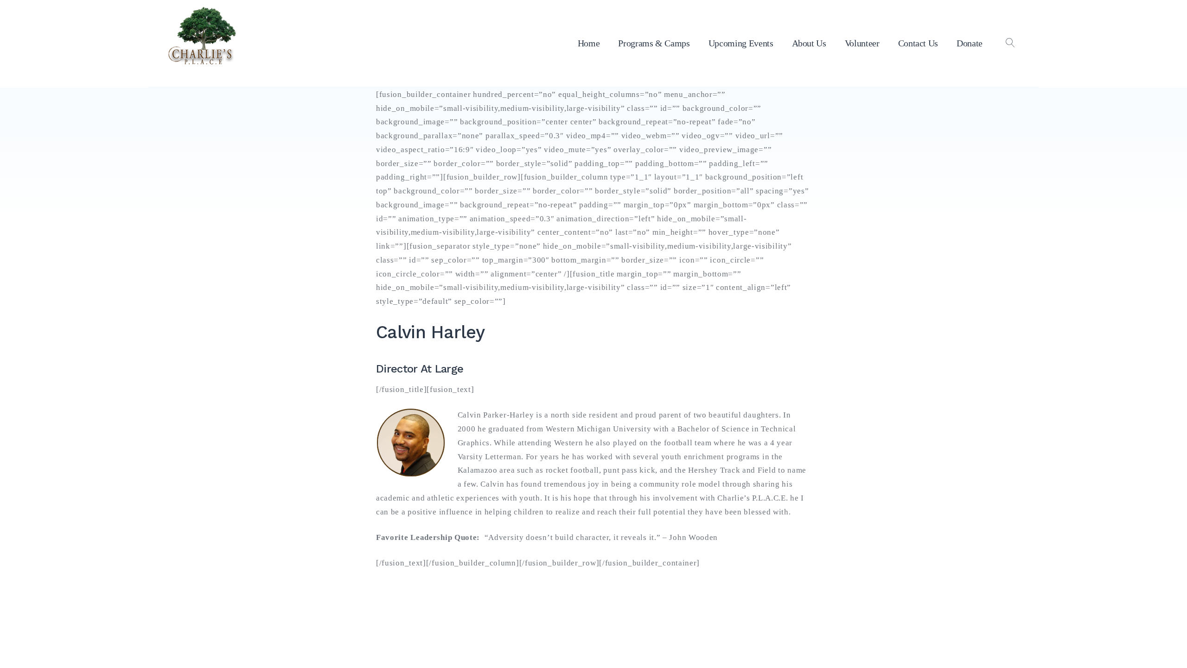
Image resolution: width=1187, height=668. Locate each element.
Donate (970, 43)
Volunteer (862, 43)
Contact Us (918, 43)
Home (589, 43)
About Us (809, 43)
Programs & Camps (653, 43)
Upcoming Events (740, 43)
